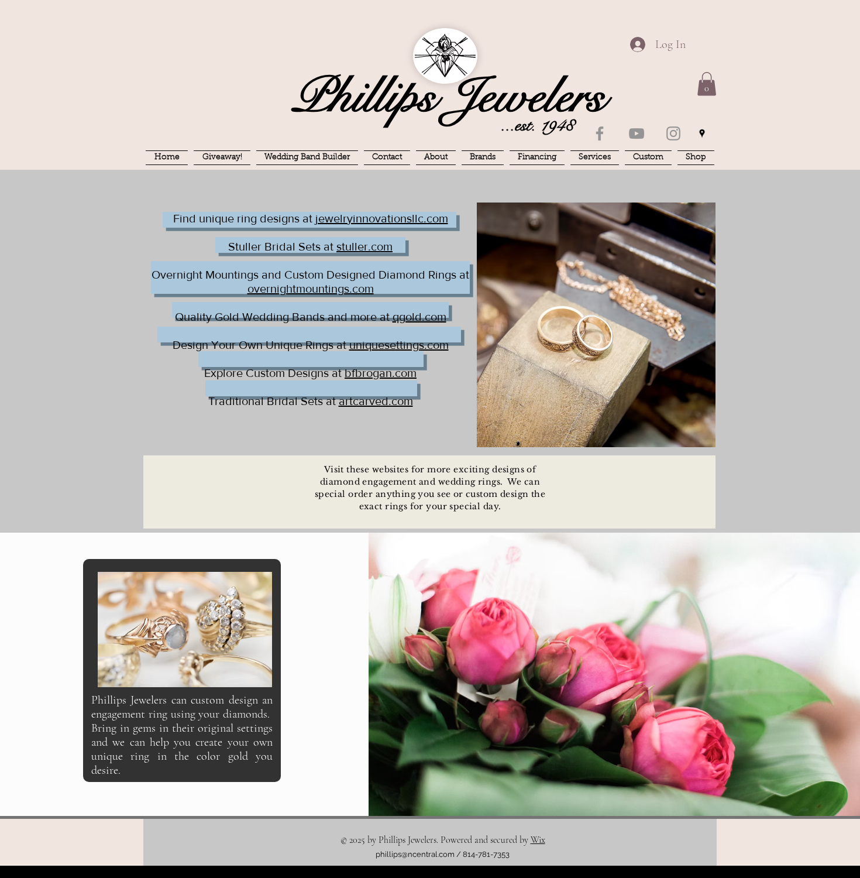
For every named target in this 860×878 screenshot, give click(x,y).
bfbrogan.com (381, 372)
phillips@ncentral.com (415, 854)
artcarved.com (376, 401)
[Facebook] (599, 133)
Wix (538, 840)
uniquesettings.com (399, 344)
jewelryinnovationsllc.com (381, 218)
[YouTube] (636, 133)
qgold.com (419, 316)
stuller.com (364, 246)
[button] (707, 84)
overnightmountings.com (310, 288)
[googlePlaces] (702, 133)
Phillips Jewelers (448, 97)
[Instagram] (673, 133)
